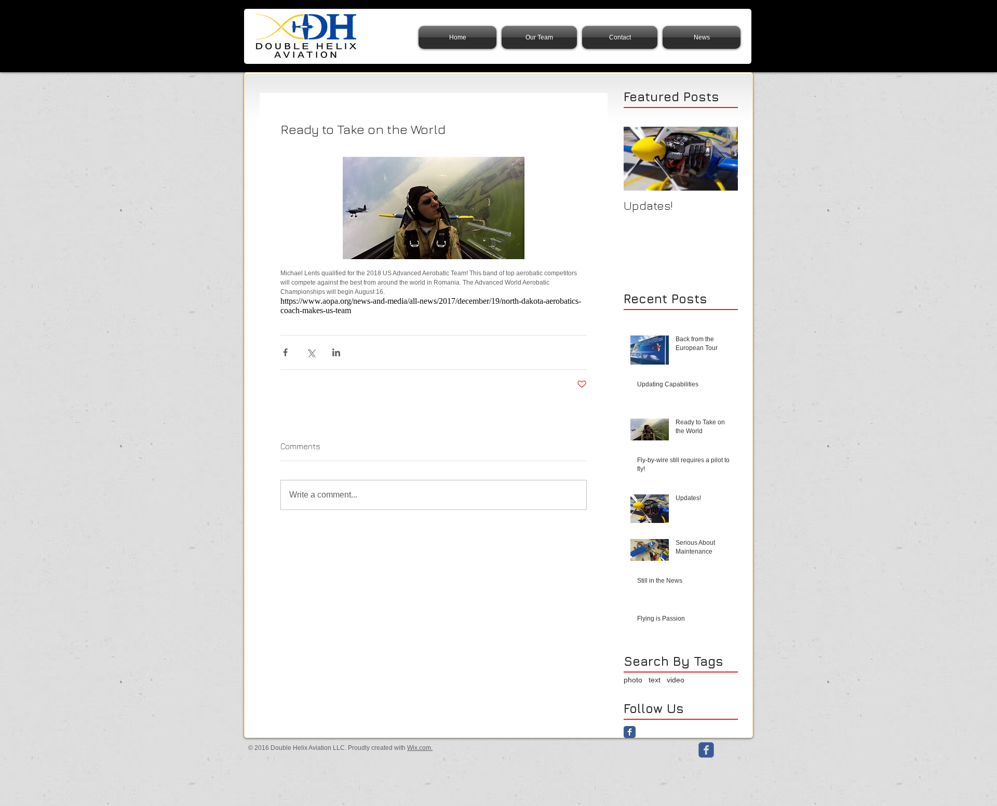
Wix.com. (420, 747)
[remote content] (433, 306)
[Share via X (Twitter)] (311, 352)
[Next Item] (721, 159)
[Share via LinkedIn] (336, 352)
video (675, 680)
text (655, 680)
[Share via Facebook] (285, 352)
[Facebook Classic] (630, 732)
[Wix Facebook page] (706, 750)
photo (633, 680)
